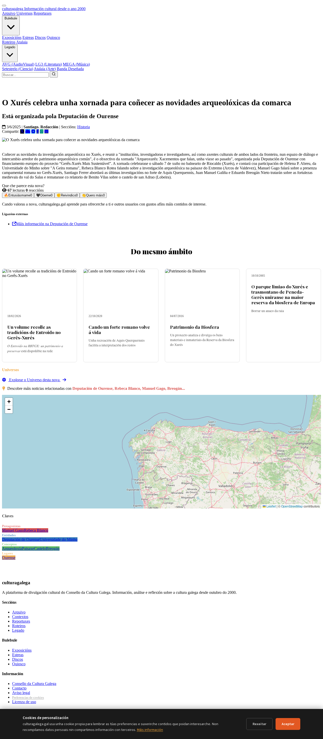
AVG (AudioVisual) (18, 64)
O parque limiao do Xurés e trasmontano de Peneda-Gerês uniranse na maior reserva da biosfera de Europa (283, 294)
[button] (9, 402)
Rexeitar (259, 724)
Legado (10, 47)
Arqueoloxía (12, 548)
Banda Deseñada (70, 69)
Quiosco (53, 37)
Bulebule (11, 18)
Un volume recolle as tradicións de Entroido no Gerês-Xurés (34, 332)
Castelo (40, 548)
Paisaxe (28, 548)
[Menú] (4, 5)
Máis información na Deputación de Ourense (52, 224)
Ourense (8, 557)
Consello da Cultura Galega (34, 683)
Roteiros (8, 42)
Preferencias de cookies (28, 697)
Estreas (28, 37)
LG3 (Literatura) (48, 64)
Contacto (19, 688)
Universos (24, 13)
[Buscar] (54, 74)
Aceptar (288, 724)
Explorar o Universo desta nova (34, 380)
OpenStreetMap (292, 506)
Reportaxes (42, 13)
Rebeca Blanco (36, 530)
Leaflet (271, 506)
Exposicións (11, 37)
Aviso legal (21, 693)
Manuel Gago (13, 530)
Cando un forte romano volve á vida (119, 329)
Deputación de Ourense (21, 539)
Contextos (20, 617)
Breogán (53, 548)
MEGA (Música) (76, 64)
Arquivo (8, 13)
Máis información (150, 729)
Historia (83, 127)
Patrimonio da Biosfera (194, 327)
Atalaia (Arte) (45, 69)
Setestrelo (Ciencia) (17, 69)
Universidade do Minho (58, 539)
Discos (40, 37)
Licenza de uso (24, 702)
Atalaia (22, 42)
